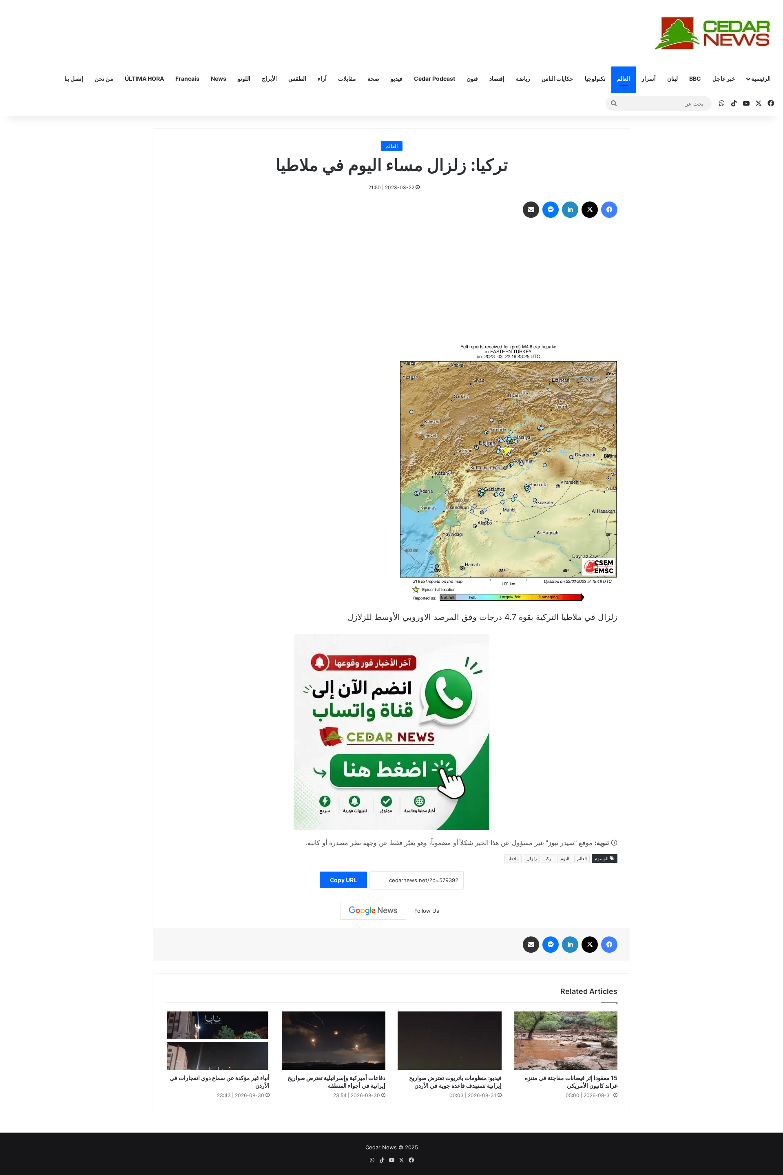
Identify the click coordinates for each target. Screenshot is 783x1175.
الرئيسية (761, 78)
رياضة (523, 78)
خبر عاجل (723, 78)
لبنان (672, 78)
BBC (695, 78)
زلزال (531, 858)
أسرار (648, 78)
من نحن (104, 78)
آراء (322, 78)
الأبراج (269, 78)
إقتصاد (496, 78)
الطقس (297, 78)
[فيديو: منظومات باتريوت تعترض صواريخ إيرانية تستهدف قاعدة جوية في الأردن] (450, 1040)
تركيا (548, 858)
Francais (187, 78)
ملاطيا (513, 858)
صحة (373, 78)
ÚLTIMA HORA (144, 78)
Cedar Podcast (434, 78)
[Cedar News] (716, 33)
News (218, 78)
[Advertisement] (391, 283)
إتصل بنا (73, 78)
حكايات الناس (557, 78)
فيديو (397, 78)
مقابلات (347, 78)
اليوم (564, 858)
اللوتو (244, 78)
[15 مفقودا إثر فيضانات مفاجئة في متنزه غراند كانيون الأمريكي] (566, 1040)
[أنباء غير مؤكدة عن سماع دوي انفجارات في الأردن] (218, 1040)
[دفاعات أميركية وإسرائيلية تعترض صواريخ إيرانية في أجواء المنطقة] (334, 1040)
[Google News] (373, 911)
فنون (472, 78)
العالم (623, 78)
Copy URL (343, 879)
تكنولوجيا (595, 78)
